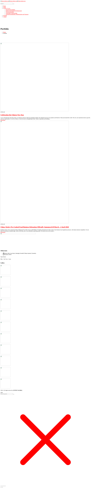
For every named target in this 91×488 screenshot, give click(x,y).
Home (4, 32)
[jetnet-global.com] (5, 1)
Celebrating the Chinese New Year (12, 115)
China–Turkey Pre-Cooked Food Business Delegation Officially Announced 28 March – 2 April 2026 (35, 227)
